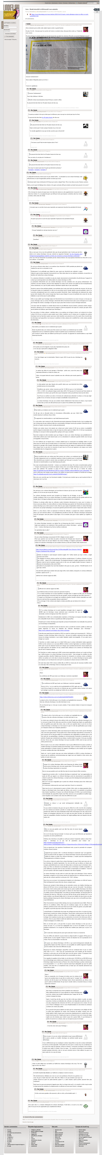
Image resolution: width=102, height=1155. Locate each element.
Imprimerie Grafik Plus (59, 1146)
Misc (34, 161)
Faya (35, 249)
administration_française (36, 1140)
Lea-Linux (57, 1143)
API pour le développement (84, 1143)
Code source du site (83, 1144)
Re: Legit (9, 1134)
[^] (27, 88)
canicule (33, 1138)
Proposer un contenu (11, 22)
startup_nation (34, 1144)
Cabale (29, 24)
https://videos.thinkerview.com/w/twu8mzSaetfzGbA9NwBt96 (56, 697)
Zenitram (35, 111)
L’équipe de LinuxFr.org (83, 1132)
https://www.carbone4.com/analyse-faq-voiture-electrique (54, 630)
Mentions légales (82, 1129)
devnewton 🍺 (33, 11)
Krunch (34, 1102)
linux (32, 1137)
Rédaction (72, 3)
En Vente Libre (58, 1138)
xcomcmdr (42, 546)
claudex (33, 90)
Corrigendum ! (10, 1137)
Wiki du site (81, 1138)
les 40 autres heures (47, 117)
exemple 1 (31, 169)
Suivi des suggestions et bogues (85, 1137)
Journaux (55, 3)
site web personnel (41, 11)
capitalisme (33, 1141)
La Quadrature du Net (59, 1141)
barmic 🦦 (50, 799)
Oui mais (9, 1129)
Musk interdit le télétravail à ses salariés (44, 9)
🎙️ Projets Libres (81, 3)
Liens (60, 3)
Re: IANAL (9, 1135)
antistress (32, 25)
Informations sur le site (83, 1134)
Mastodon (38, 121)
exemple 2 (37, 169)
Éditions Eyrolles (58, 1135)
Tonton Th (38, 227)
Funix (35, 204)
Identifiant (6, 25)
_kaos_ (36, 139)
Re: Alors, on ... (10, 1138)
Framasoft (57, 1140)
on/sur (8, 1143)
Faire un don (81, 1131)
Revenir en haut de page (28, 1122)
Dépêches (48, 3)
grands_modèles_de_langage (37, 1131)
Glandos (33, 173)
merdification (34, 1132)
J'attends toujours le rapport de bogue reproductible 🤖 (19, 1144)
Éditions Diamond (58, 1134)
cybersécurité (34, 1146)
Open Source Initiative (59, 1144)
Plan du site (81, 1146)
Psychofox (40, 1070)
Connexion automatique (10, 33)
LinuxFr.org (11, 11)
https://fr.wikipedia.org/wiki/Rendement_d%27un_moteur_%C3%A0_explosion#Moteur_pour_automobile (61, 470)
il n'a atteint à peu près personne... (14, 1132)
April (56, 1131)
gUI (34, 121)
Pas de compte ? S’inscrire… (11, 39)
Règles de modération (83, 1140)
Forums (65, 3)
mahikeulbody (41, 236)
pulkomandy (40, 487)
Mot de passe (7, 29)
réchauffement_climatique (36, 1135)
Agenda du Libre (58, 1129)
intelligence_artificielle (35, 1129)
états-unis (33, 1143)
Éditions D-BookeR (59, 1132)
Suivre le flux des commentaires (34, 1117)
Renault (36, 263)
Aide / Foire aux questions (84, 1135)
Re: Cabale (33, 88)
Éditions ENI (57, 1137)
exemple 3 (43, 169)
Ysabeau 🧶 (35, 189)
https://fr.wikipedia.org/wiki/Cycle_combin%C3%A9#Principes (50, 474)
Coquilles (9, 1131)
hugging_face (34, 1134)
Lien (27, 9)
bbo (33, 151)
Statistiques (81, 1141)
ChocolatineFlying (37, 245)
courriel (38, 1102)
